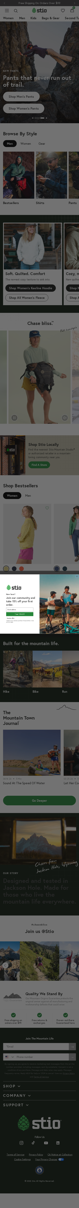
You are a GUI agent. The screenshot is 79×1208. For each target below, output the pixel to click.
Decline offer (10, 618)
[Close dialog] (77, 576)
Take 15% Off (20, 614)
